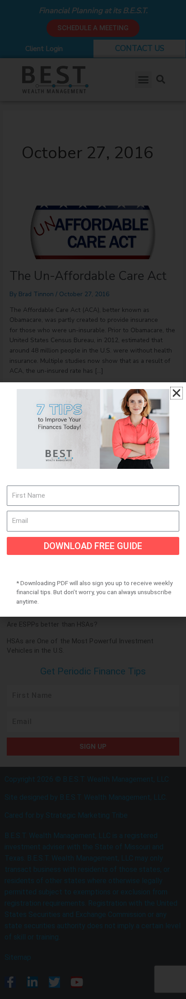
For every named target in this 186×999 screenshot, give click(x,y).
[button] (176, 393)
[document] (93, 499)
